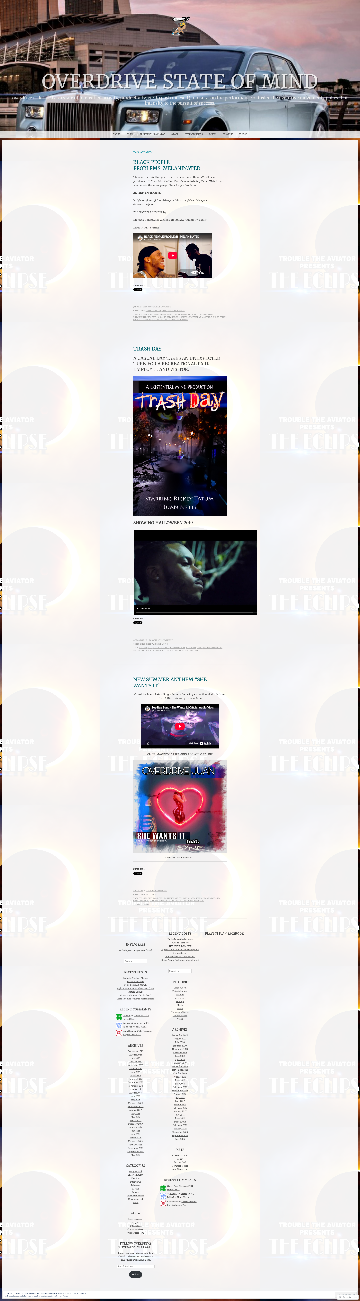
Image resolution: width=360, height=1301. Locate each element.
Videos (243, 134)
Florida (186, 314)
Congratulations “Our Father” (135, 995)
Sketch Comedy (159, 320)
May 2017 (135, 1117)
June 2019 (135, 1072)
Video (155, 894)
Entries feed (136, 1226)
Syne (202, 901)
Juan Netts (195, 314)
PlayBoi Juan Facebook (224, 933)
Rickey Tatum (219, 317)
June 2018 (135, 1096)
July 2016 (135, 1131)
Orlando (171, 317)
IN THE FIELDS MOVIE (135, 985)
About (117, 134)
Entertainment (153, 311)
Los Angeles (207, 314)
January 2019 (135, 1079)
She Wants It (192, 901)
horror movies (177, 648)
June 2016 (135, 1134)
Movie (165, 311)
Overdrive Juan (194, 134)
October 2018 (135, 1089)
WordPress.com (135, 1233)
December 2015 (135, 1148)
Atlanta (143, 314)
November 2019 (135, 1065)
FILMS (130, 134)
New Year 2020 (154, 317)
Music (213, 134)
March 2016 (135, 1137)
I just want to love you (178, 898)
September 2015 (135, 1151)
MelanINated (139, 317)
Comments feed (135, 1229)
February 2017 (135, 1124)
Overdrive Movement (201, 317)
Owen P (126, 1015)
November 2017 (135, 1106)
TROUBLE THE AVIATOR (152, 134)
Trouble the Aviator (177, 320)
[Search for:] (135, 961)
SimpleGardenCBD (147, 219)
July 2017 (135, 1113)
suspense (174, 650)
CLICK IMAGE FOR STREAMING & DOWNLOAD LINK (180, 754)
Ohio (163, 317)
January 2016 (135, 1144)
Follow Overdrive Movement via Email (135, 1245)
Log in (135, 1222)
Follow (135, 1274)
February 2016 (135, 1141)
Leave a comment (142, 905)
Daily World (135, 1171)
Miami (206, 898)
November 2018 (135, 1086)
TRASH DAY (147, 349)
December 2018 (135, 1082)
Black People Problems (159, 314)
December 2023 (135, 1051)
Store (175, 134)
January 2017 (135, 1127)
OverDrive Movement (160, 307)
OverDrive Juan (183, 317)
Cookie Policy (62, 1296)
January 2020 (135, 1061)
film (150, 648)
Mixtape (135, 1185)
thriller (183, 650)
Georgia (165, 648)
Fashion (135, 1178)
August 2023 (135, 1055)
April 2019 (135, 1075)
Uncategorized (135, 1199)
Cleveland (176, 314)
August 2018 (135, 1093)
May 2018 (135, 1099)
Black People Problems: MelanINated (135, 998)
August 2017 (135, 1110)
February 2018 (135, 1103)
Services (228, 134)
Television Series (176, 311)
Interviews (135, 1182)
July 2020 (135, 1058)
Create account (135, 1219)
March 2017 (135, 1120)
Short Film (163, 650)
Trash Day (193, 650)
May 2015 (135, 1155)
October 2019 (135, 1068)
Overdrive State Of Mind (180, 82)
